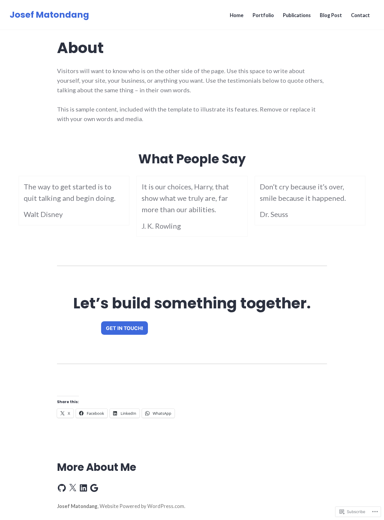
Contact (360, 15)
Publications (297, 15)
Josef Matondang (49, 15)
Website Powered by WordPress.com (142, 506)
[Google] (94, 488)
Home (237, 15)
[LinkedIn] (83, 488)
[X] (72, 488)
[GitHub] (62, 488)
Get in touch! (124, 328)
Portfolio (263, 15)
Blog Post (331, 15)
